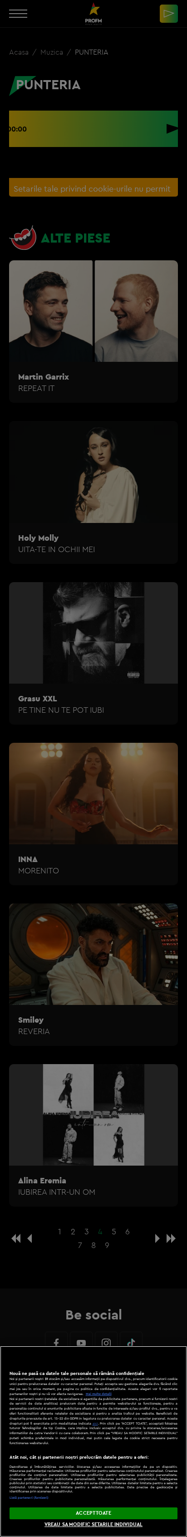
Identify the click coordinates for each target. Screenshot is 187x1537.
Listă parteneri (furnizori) (29, 1498)
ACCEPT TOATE (93, 1513)
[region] (93, 1441)
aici (95, 1423)
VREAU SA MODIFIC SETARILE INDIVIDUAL (93, 1524)
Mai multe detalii (99, 1394)
